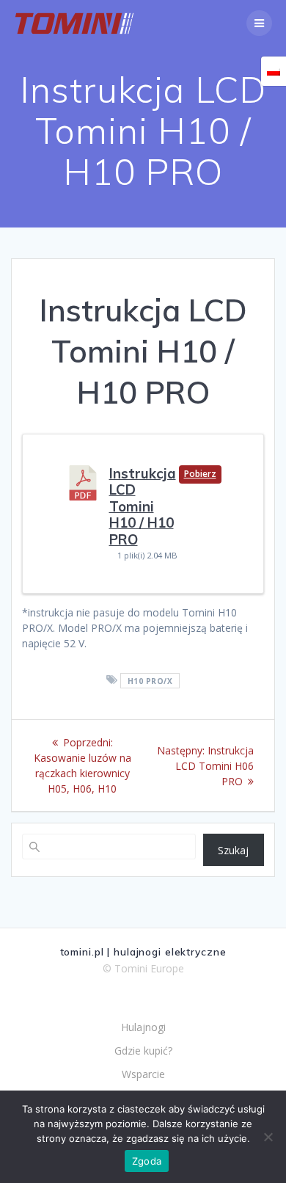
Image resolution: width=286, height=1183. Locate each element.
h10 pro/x (150, 680)
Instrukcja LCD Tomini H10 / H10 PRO (142, 506)
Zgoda (146, 1161)
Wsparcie (143, 1074)
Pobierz (200, 473)
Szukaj (233, 850)
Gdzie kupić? (143, 1051)
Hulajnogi (143, 1027)
